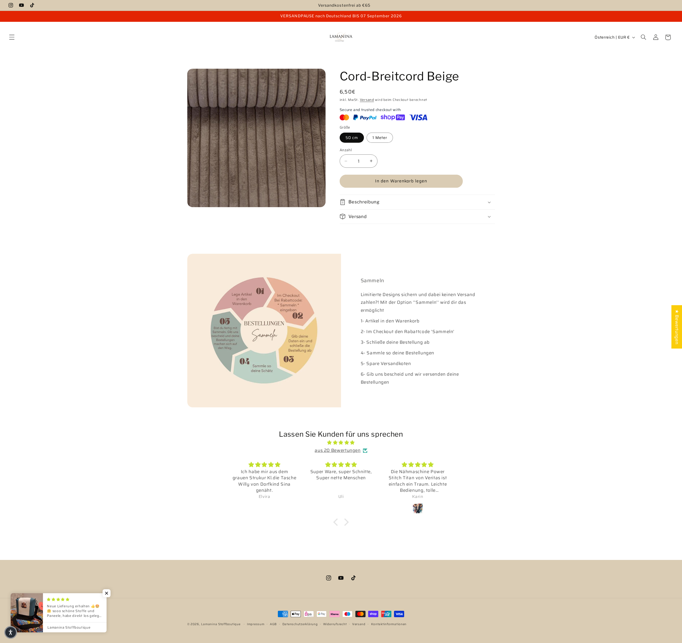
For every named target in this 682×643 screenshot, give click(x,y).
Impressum (256, 624)
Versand (367, 99)
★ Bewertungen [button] (676, 326)
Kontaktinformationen (389, 624)
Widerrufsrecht (335, 624)
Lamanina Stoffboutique (220, 624)
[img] (341, 443)
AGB (273, 624)
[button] (12, 37)
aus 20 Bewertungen (337, 450)
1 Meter (379, 137)
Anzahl (346, 150)
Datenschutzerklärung (300, 624)
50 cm (352, 137)
